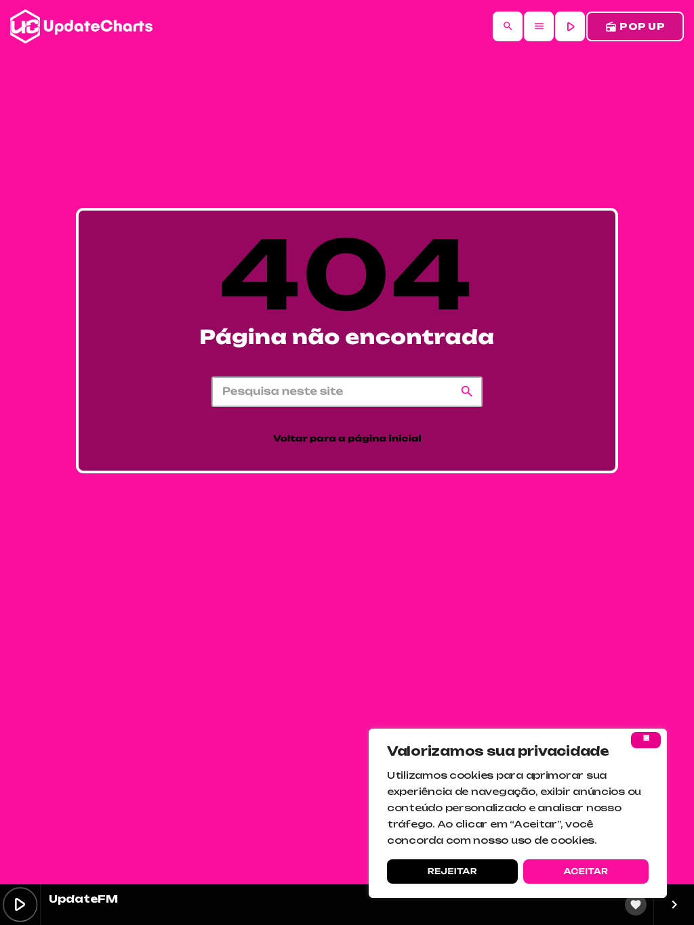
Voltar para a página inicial (347, 439)
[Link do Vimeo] (81, 26)
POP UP (635, 27)
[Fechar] (646, 740)
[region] (518, 813)
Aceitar (585, 871)
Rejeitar (452, 871)
